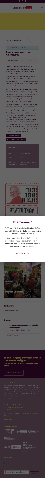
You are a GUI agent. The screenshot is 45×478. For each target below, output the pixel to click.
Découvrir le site (22, 253)
